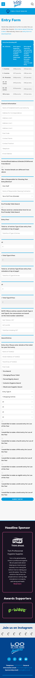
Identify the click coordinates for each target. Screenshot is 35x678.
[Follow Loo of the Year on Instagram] (15, 659)
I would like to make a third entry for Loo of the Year (16, 433)
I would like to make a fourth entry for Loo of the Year (17, 442)
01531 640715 (18, 665)
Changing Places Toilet (11, 375)
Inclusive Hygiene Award (12, 383)
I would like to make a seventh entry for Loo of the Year (16, 468)
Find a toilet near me (19, 11)
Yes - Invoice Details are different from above (15, 171)
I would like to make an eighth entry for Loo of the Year (16, 476)
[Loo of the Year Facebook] (9, 659)
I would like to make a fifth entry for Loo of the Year (16, 451)
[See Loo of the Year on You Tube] (26, 659)
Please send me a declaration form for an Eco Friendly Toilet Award (16, 211)
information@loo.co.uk (24, 668)
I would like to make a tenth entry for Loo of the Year (16, 494)
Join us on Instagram (17, 627)
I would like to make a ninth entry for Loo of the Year (16, 485)
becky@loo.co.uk (24, 670)
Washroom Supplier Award (12, 387)
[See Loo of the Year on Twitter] (20, 659)
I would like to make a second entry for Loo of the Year (16, 425)
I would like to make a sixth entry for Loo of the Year (16, 459)
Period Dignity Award (10, 379)
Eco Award (7, 371)
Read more (17, 584)
